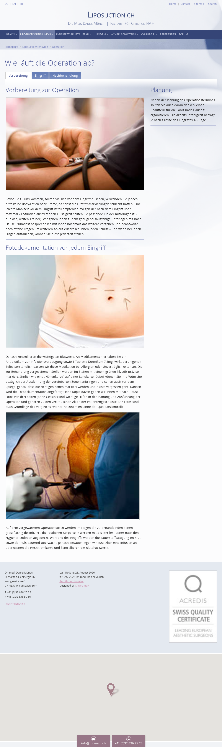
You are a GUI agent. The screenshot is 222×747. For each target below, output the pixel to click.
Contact (185, 3)
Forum (183, 34)
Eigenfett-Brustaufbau (72, 34)
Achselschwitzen (123, 34)
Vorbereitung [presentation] (18, 75)
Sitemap (199, 3)
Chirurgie (148, 34)
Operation (58, 46)
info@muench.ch (15, 603)
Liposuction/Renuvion (35, 34)
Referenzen (168, 34)
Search (212, 3)
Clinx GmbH (82, 585)
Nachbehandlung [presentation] (65, 75)
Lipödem (100, 34)
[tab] (18, 75)
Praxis (10, 34)
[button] (111, 690)
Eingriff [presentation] (40, 75)
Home (172, 3)
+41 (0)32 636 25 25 (128, 743)
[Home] (111, 29)
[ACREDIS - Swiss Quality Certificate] (193, 573)
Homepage (11, 46)
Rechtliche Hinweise (71, 581)
